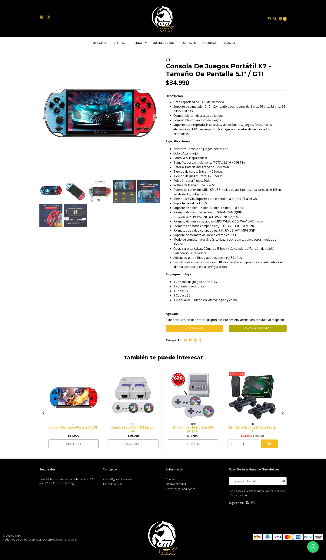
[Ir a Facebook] (41, 17)
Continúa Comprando (257, 328)
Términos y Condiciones (180, 489)
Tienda (137, 43)
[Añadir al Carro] (269, 444)
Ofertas (119, 43)
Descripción (174, 96)
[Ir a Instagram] (48, 17)
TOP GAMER (99, 43)
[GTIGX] (163, 18)
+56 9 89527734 (112, 484)
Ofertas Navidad (176, 484)
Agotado (172, 314)
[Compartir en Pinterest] (195, 340)
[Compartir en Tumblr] (200, 340)
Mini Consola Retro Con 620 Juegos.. (193, 429)
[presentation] (43, 117)
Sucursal (209, 43)
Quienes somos (164, 43)
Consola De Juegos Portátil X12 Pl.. (73, 427)
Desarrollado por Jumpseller (60, 539)
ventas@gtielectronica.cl (117, 479)
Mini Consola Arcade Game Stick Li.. (252, 429)
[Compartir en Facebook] (185, 340)
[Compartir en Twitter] (190, 340)
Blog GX (229, 43)
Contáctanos (194, 328)
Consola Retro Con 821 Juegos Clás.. (133, 429)
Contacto (188, 43)
